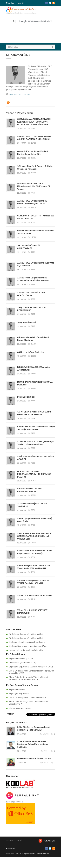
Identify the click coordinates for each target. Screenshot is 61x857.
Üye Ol (20, 3)
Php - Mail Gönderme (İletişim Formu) (34, 758)
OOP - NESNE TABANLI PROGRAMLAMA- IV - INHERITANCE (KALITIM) (34, 474)
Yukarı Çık (49, 841)
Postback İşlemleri (25, 397)
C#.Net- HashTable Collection (30, 352)
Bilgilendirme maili (17, 689)
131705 (45, 734)
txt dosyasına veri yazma (20, 708)
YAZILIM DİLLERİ (13, 841)
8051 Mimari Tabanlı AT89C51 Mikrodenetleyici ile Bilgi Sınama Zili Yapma (33, 186)
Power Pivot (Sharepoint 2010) (22, 663)
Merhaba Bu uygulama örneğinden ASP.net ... (29, 646)
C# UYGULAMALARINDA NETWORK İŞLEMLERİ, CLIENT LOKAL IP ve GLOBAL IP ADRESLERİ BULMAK (34, 122)
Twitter (50, 3)
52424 (46, 762)
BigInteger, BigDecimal (19, 694)
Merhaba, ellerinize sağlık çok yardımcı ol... (28, 642)
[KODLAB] (20, 789)
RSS (53, 3)
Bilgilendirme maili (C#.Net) (21, 659)
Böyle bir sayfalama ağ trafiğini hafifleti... (26, 634)
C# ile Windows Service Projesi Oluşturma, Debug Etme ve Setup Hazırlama (32, 744)
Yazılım (11, 853)
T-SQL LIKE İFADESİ (26, 322)
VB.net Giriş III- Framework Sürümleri (34, 595)
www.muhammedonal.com (19, 94)
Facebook (46, 3)
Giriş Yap (10, 3)
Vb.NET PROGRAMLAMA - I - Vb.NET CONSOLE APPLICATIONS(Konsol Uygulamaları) (34, 536)
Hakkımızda (11, 849)
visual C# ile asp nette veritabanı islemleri (27, 698)
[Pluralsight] (22, 798)
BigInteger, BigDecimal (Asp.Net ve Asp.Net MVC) (31, 667)
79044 (46, 751)
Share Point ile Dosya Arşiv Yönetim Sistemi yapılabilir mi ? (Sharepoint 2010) (28, 678)
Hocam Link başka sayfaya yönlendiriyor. (27, 650)
